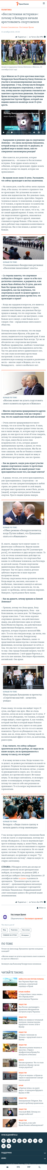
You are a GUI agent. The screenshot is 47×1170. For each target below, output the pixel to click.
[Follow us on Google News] (24, 1141)
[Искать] (39, 1167)
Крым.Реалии (14, 116)
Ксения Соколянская (9, 27)
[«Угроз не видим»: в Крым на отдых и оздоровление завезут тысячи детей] (10, 1076)
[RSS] (40, 1141)
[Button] (20, 37)
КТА (18, 1167)
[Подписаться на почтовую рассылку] (9, 1146)
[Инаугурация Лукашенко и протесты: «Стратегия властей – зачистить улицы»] (23, 677)
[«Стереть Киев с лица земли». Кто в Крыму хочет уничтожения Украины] (10, 995)
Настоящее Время (26, 27)
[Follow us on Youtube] (14, 1141)
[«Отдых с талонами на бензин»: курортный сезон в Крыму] (10, 1035)
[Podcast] (3, 1146)
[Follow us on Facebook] (3, 1141)
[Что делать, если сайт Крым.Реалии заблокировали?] (10, 1123)
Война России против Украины (31, 979)
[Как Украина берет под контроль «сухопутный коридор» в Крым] (10, 982)
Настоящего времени (33, 919)
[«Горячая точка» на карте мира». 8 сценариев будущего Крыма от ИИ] (10, 1088)
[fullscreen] (43, 132)
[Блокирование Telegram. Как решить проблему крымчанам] (10, 1101)
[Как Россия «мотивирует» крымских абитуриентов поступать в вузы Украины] (10, 1007)
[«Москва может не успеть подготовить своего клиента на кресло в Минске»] (23, 383)
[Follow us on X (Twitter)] (9, 1141)
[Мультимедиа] (7, 1167)
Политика (6, 10)
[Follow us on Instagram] (19, 1141)
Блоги (21, 1060)
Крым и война (24, 992)
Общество (23, 1004)
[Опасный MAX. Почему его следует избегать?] (10, 1112)
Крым (21, 1085)
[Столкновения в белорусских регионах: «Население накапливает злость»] (23, 248)
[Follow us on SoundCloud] (35, 1141)
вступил (22, 879)
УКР (28, 1167)
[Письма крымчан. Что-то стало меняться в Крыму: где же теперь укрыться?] (10, 1063)
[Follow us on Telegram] (30, 1141)
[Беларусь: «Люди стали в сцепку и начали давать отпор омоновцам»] (23, 807)
